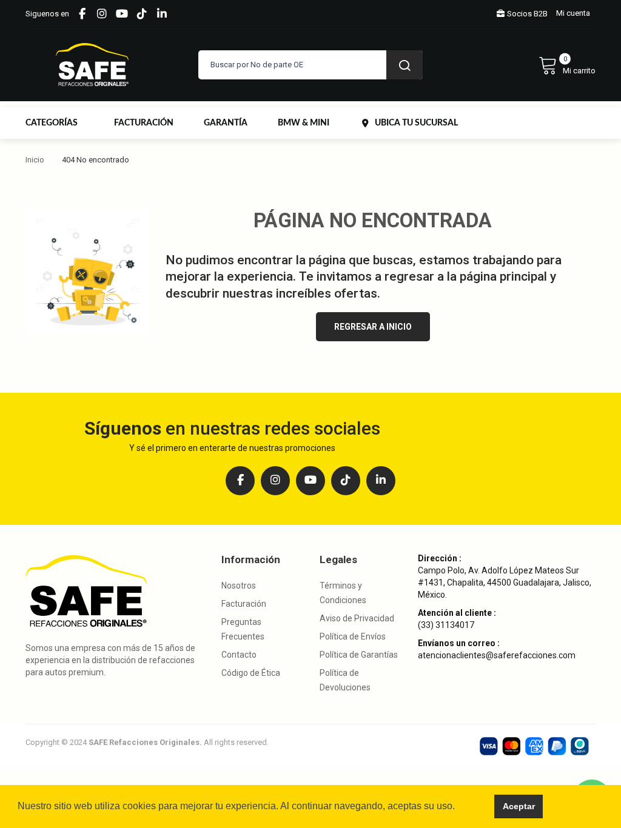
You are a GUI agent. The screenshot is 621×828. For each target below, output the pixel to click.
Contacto (239, 654)
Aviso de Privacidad (357, 618)
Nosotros (238, 585)
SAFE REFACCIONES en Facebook (82, 14)
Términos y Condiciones (343, 593)
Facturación (243, 604)
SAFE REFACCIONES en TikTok (142, 14)
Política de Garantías (359, 654)
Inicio (34, 159)
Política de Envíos (353, 636)
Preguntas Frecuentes (242, 629)
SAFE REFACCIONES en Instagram (102, 14)
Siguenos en (47, 13)
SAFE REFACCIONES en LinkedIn (162, 14)
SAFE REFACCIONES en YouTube (122, 14)
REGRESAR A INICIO (373, 327)
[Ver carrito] (567, 65)
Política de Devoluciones (345, 680)
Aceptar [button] (519, 806)
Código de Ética (250, 673)
